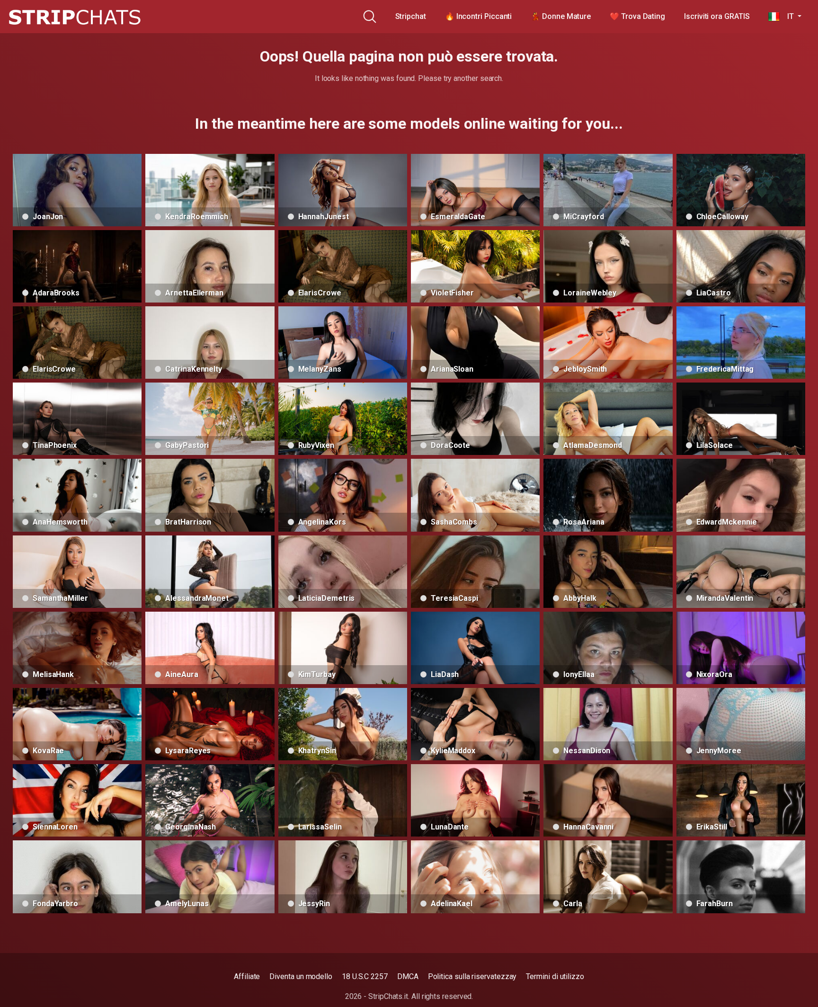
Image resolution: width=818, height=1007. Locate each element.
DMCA (407, 976)
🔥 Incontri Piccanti (478, 16)
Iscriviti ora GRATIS (716, 16)
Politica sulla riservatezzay (472, 976)
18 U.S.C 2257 (365, 976)
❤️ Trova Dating (637, 16)
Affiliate (247, 976)
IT (787, 16)
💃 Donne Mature (561, 16)
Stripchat (410, 16)
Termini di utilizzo (555, 976)
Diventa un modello (300, 976)
